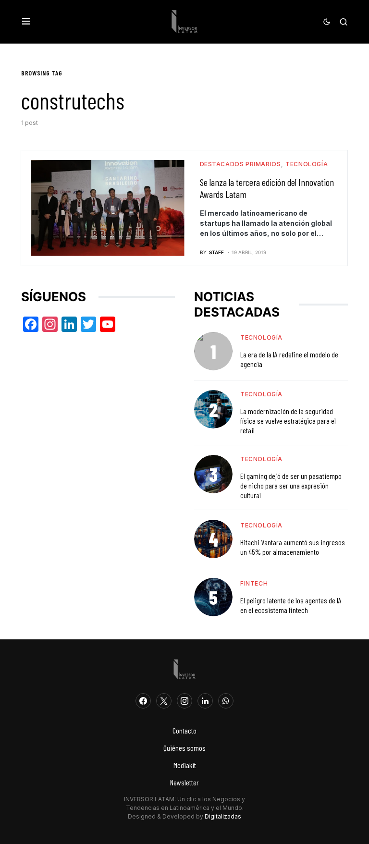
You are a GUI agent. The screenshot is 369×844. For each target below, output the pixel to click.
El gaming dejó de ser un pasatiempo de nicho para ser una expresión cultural (291, 485)
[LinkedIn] (205, 700)
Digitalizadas (223, 816)
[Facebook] (143, 700)
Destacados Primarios (240, 164)
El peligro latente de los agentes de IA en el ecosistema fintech (291, 605)
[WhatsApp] (226, 700)
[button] (26, 21)
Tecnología (306, 164)
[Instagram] (184, 700)
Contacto (184, 730)
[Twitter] (164, 700)
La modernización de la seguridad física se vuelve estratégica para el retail (288, 420)
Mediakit (184, 765)
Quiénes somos (184, 747)
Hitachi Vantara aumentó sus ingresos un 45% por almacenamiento (292, 547)
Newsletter (184, 782)
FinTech (254, 583)
